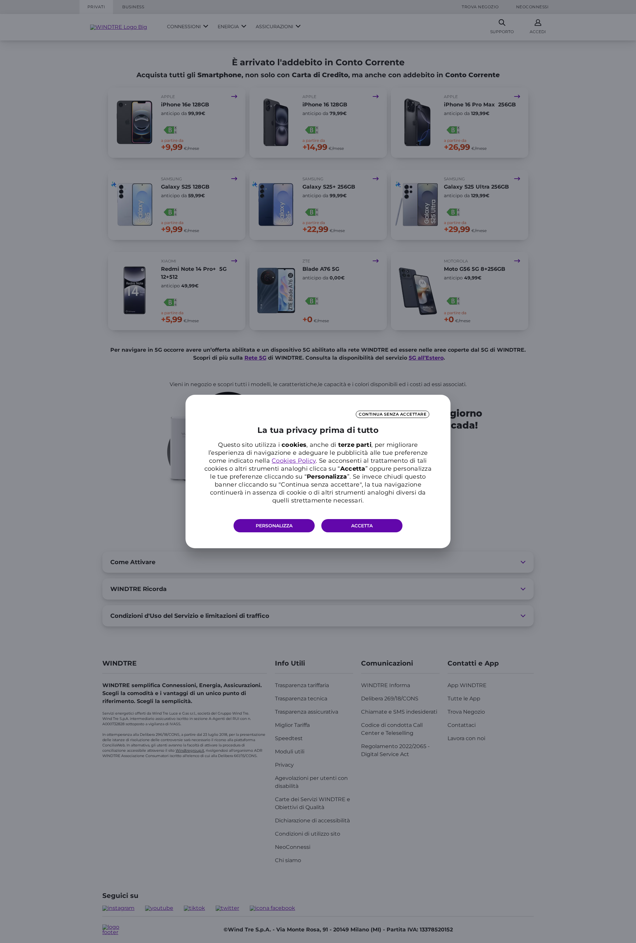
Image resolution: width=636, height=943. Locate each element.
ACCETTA (362, 526)
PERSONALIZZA (274, 526)
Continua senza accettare (392, 414)
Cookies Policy (294, 460)
